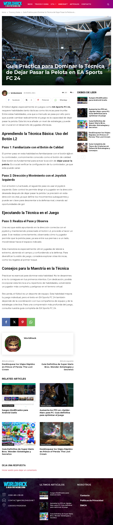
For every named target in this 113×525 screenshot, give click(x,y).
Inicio (4, 12)
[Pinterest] (22, 322)
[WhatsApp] (31, 322)
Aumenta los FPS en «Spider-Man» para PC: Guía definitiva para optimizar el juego (55, 412)
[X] (14, 322)
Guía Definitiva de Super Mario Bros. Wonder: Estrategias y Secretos (57, 367)
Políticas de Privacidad (91, 500)
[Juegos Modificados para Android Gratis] (19, 395)
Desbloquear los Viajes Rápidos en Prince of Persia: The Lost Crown (18, 367)
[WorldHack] (5, 93)
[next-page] (83, 157)
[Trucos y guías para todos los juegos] (13, 4)
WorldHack (16, 93)
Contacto (85, 495)
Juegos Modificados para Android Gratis (15, 411)
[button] (108, 4)
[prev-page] (79, 157)
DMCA (83, 505)
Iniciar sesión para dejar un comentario (19, 470)
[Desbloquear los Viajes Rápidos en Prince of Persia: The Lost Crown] (56, 434)
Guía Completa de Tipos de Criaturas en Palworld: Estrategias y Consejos (99, 147)
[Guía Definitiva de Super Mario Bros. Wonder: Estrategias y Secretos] (19, 434)
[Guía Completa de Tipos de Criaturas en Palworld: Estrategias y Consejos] (82, 147)
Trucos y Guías (14, 12)
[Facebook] (6, 322)
